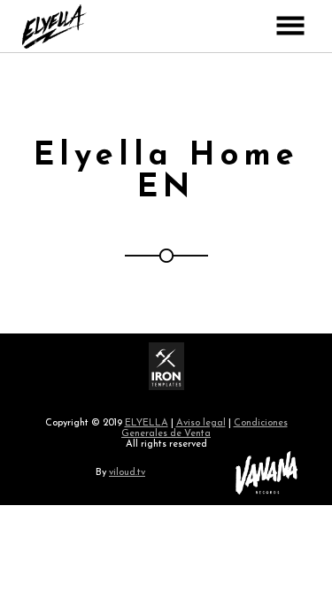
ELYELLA (146, 423)
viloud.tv (127, 473)
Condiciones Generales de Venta (204, 428)
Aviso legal (201, 423)
